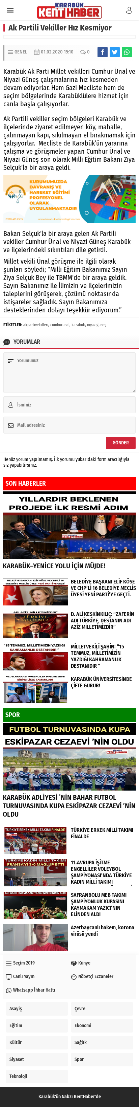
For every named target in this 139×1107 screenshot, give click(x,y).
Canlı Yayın (23, 976)
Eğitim (15, 1025)
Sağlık (81, 1042)
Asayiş (15, 1009)
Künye (84, 963)
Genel (21, 52)
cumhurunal (60, 325)
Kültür (15, 1042)
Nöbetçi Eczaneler (95, 976)
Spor (79, 1059)
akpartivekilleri (35, 325)
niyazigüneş (96, 325)
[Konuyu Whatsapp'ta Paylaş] (127, 52)
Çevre (80, 1009)
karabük (78, 325)
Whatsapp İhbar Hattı (34, 990)
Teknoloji (18, 1076)
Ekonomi (83, 1025)
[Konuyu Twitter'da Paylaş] (115, 52)
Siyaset (16, 1059)
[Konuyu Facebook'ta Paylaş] (103, 52)
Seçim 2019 (24, 963)
